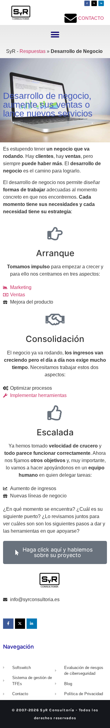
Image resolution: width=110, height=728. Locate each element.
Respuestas (33, 51)
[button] (55, 35)
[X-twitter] (94, 3)
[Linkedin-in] (101, 3)
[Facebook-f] (87, 3)
